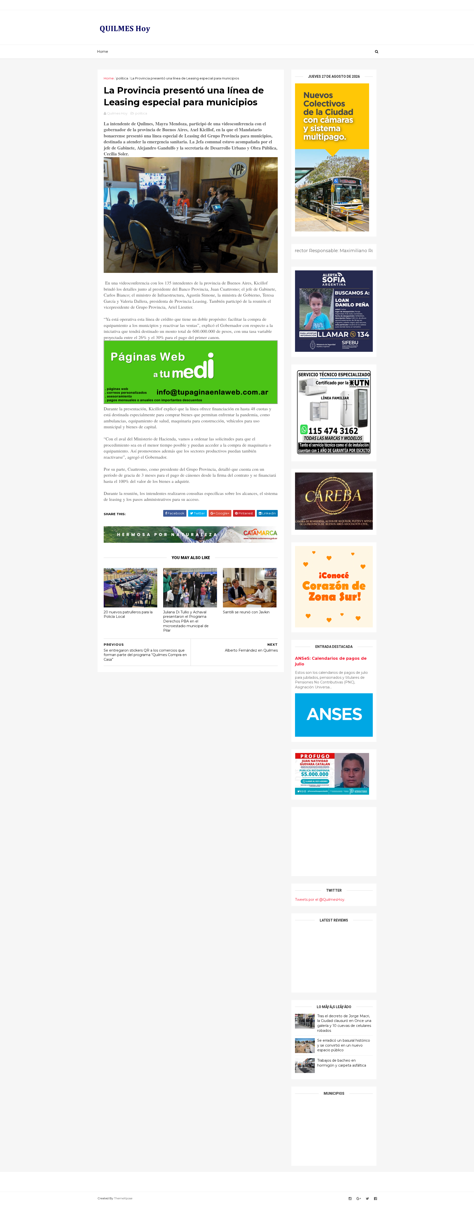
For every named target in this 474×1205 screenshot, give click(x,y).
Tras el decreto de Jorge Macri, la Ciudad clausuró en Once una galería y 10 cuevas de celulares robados (344, 1023)
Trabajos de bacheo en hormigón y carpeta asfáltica (341, 1063)
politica (122, 78)
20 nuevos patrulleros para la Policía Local (128, 614)
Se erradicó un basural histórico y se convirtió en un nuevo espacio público (343, 1045)
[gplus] (358, 1199)
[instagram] (350, 1199)
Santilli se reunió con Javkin (246, 612)
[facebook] (375, 1199)
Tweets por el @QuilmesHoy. (320, 899)
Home (102, 51)
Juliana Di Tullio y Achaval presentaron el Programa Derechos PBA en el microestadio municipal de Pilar (186, 621)
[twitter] (367, 1199)
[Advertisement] (334, 841)
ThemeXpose (123, 1198)
